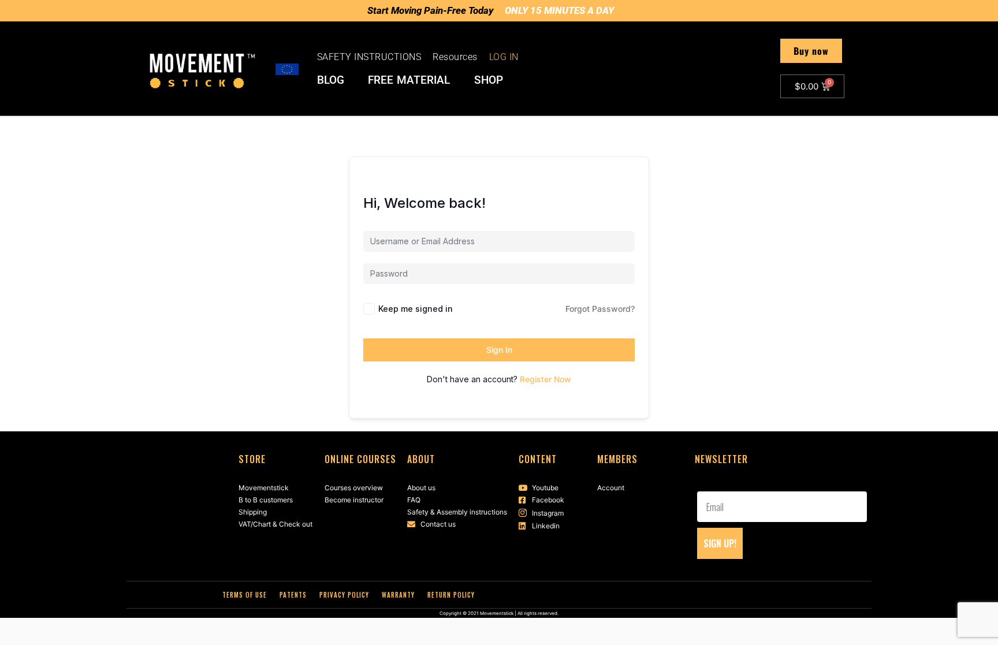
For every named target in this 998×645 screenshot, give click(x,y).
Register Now (545, 379)
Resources (455, 56)
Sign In (499, 350)
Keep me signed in (415, 309)
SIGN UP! (719, 543)
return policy (451, 594)
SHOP (488, 80)
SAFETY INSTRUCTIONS (369, 56)
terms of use (244, 594)
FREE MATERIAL (409, 80)
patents (293, 594)
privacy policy (344, 594)
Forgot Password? (600, 309)
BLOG (330, 80)
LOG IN (504, 56)
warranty (398, 594)
